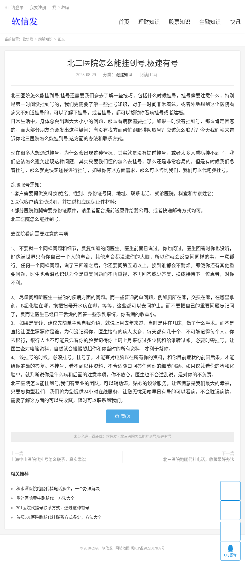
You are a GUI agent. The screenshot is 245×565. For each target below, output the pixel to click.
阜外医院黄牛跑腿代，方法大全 (45, 498)
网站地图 (122, 548)
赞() (125, 416)
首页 (124, 22)
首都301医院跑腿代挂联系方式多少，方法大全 (59, 517)
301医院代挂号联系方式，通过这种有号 (52, 508)
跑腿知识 (45, 39)
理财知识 (149, 22)
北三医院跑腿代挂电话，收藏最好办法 (198, 459)
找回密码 (60, 7)
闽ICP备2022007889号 (148, 548)
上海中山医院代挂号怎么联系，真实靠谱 (48, 459)
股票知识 (179, 22)
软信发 (25, 21)
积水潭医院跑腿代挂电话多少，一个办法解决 (58, 489)
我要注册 (38, 7)
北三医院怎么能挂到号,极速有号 (122, 63)
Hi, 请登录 (14, 7)
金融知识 (210, 22)
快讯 (235, 22)
